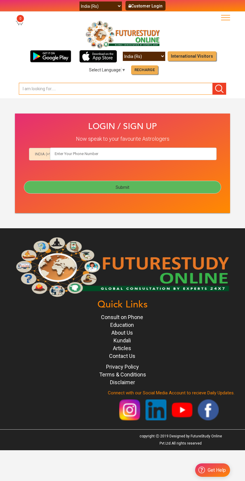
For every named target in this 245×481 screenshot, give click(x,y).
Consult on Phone (122, 317)
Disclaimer (122, 382)
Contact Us (122, 356)
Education (122, 325)
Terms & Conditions (122, 374)
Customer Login (147, 6)
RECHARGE (144, 70)
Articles (122, 348)
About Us (122, 333)
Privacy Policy (122, 367)
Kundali (122, 340)
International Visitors (192, 56)
